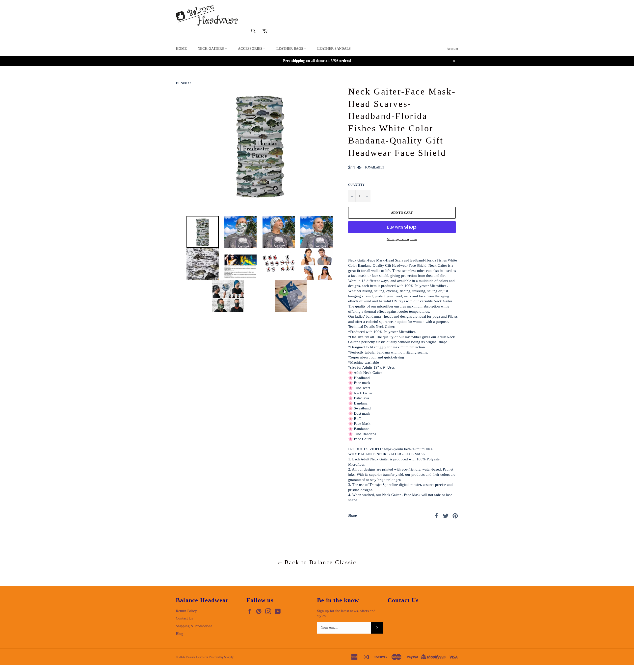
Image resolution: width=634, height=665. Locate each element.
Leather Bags (290, 48)
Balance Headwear (197, 657)
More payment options (402, 239)
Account (452, 48)
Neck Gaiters (211, 48)
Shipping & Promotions (194, 626)
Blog (179, 634)
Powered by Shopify (221, 657)
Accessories (250, 48)
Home (181, 48)
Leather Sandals (334, 48)
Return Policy (186, 611)
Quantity (356, 185)
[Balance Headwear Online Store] (207, 15)
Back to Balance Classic (319, 562)
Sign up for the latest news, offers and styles (346, 613)
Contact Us (184, 618)
